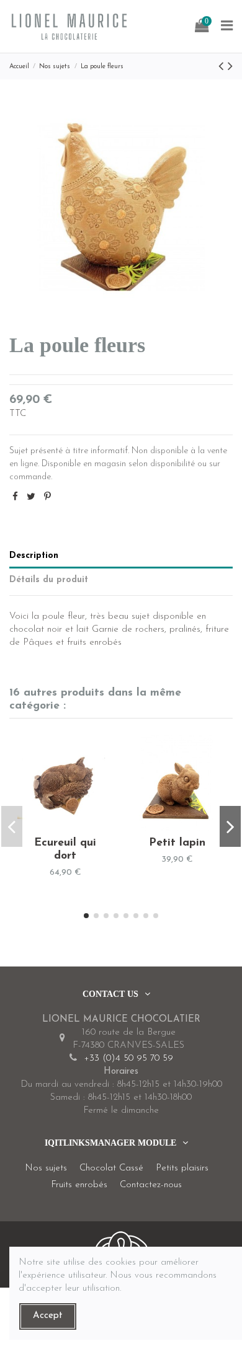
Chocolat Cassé (111, 1168)
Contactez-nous (151, 1185)
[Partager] (15, 497)
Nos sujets (46, 1168)
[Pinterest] (47, 497)
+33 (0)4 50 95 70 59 (128, 1058)
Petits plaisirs (182, 1168)
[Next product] (230, 67)
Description (33, 555)
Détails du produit (48, 580)
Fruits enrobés (79, 1185)
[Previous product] (223, 67)
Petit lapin (177, 843)
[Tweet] (31, 497)
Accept (48, 1315)
